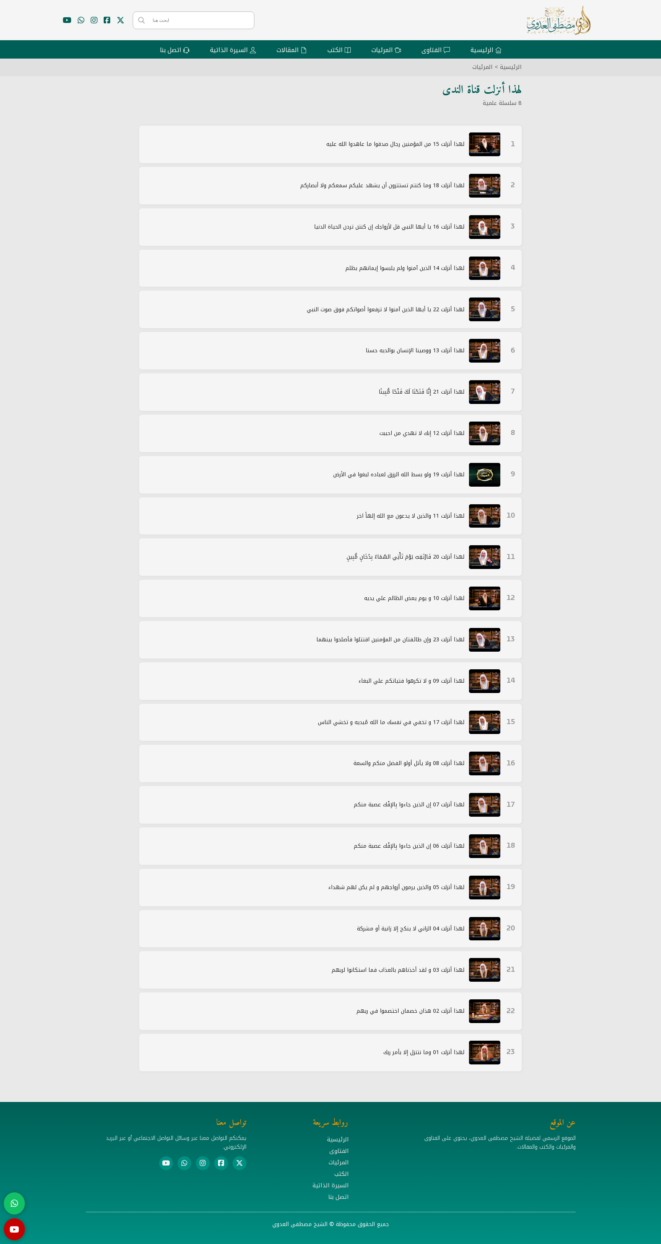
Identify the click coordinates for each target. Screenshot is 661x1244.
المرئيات (482, 67)
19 (510, 887)
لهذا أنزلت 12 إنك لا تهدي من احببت (421, 433)
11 (510, 557)
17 (510, 805)
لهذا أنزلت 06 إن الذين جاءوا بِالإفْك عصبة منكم (409, 846)
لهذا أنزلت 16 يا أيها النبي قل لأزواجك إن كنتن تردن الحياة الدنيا (389, 227)
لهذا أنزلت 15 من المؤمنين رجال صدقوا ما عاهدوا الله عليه (395, 144)
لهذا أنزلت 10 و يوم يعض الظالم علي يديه (414, 598)
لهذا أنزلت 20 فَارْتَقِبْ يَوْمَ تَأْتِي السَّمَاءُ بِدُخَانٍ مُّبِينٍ (405, 557)
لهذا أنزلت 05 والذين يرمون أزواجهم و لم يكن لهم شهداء (396, 887)
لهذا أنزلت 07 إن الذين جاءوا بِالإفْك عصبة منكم (409, 804)
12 (510, 598)
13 (510, 639)
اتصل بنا (338, 1197)
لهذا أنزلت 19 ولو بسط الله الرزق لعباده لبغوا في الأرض (398, 474)
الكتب (341, 1174)
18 (510, 846)
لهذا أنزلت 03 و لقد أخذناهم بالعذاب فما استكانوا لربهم (398, 970)
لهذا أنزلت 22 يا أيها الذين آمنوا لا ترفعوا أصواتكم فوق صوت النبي (385, 309)
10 (510, 516)
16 (510, 763)
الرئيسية (511, 67)
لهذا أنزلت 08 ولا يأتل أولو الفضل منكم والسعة (408, 763)
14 (510, 681)
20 (510, 928)
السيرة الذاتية (331, 1185)
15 (510, 722)
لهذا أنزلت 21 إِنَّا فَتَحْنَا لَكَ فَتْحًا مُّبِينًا (421, 392)
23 (510, 1052)
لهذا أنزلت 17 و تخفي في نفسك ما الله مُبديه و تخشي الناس (391, 722)
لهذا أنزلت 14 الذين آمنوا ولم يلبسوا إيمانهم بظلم (404, 268)
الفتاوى (339, 1151)
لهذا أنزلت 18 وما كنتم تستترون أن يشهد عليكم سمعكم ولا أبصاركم (382, 185)
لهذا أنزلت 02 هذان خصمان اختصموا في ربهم (410, 1011)
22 (510, 1011)
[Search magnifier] (141, 20)
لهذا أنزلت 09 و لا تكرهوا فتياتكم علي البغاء (411, 681)
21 (510, 970)
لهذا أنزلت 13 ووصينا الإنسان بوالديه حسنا (415, 350)
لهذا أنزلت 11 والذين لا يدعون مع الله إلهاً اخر (410, 516)
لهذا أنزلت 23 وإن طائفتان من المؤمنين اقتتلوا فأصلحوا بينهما (390, 639)
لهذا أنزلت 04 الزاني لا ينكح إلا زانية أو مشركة (410, 929)
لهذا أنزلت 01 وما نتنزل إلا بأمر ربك (423, 1052)
